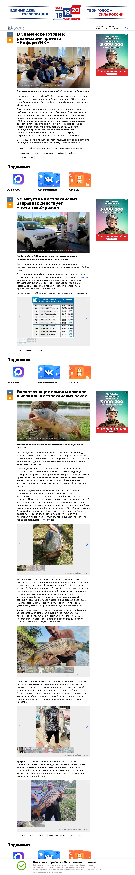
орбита (21, 148)
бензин (29, 350)
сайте (84, 277)
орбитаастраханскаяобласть (39, 148)
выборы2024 (73, 153)
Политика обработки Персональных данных (65, 862)
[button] (87, 317)
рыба (32, 836)
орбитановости (24, 153)
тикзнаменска (48, 153)
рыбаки (41, 836)
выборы (61, 153)
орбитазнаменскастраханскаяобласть (69, 148)
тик (36, 153)
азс (20, 350)
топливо (40, 350)
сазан (81, 836)
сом (72, 836)
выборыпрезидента (26, 158)
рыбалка (22, 836)
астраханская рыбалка (57, 836)
